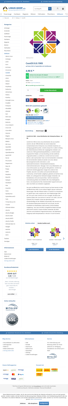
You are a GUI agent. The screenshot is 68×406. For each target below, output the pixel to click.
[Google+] (31, 100)
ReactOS (7, 177)
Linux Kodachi (9, 125)
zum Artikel (11, 294)
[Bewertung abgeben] (45, 68)
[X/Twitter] (35, 100)
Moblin (7, 141)
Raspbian (8, 174)
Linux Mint (8, 130)
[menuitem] (63, 8)
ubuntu (7, 210)
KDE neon (8, 116)
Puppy (7, 169)
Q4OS (7, 171)
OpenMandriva (9, 152)
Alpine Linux (9, 56)
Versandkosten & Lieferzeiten (11, 342)
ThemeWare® (48, 388)
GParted (7, 111)
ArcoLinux (8, 70)
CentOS (7, 73)
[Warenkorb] (63, 9)
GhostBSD (8, 108)
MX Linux (8, 144)
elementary (8, 92)
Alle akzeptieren (32, 403)
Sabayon (7, 180)
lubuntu (7, 133)
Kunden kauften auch (44, 223)
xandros (7, 229)
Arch (6, 64)
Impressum (29, 346)
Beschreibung (29, 131)
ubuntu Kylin (9, 215)
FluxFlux (7, 97)
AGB (5, 252)
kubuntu (7, 122)
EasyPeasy (8, 86)
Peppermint (8, 163)
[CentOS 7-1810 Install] (55, 232)
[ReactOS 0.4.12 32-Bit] (46, 111)
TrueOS (7, 204)
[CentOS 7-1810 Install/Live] (34, 232)
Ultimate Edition (10, 207)
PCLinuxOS (8, 160)
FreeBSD (7, 103)
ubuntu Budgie (9, 213)
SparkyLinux (8, 193)
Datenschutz (7, 254)
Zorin (7, 235)
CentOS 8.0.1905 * (39, 120)
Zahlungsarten (7, 344)
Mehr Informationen (36, 399)
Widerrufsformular (8, 348)
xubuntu (7, 232)
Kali (6, 114)
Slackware (8, 182)
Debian (7, 81)
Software (6, 53)
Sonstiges (7, 241)
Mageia (7, 136)
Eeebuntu (8, 89)
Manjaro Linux (9, 138)
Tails (6, 199)
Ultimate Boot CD (10, 224)
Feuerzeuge (7, 36)
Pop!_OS (7, 166)
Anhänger (7, 28)
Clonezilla (8, 75)
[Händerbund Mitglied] (12, 307)
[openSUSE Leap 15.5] (37, 111)
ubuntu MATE (9, 218)
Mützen (6, 45)
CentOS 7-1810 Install (55, 239)
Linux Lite (8, 127)
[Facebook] (27, 100)
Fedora (7, 95)
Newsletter (29, 350)
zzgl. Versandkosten (35, 82)
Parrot (7, 158)
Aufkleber (7, 33)
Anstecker (7, 31)
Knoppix (7, 119)
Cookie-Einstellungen (10, 258)
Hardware (7, 39)
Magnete (6, 42)
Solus (7, 191)
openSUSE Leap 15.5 (33, 122)
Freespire (8, 105)
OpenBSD (8, 147)
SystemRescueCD (10, 196)
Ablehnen (23, 403)
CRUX (7, 78)
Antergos (8, 59)
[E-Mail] (43, 100)
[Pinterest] (39, 100)
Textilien (6, 238)
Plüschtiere (7, 50)
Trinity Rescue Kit (10, 202)
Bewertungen (41, 131)
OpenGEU (8, 149)
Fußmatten (7, 48)
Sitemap (28, 352)
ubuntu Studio (9, 221)
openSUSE (8, 155)
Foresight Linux (9, 100)
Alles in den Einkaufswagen (34, 118)
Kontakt (28, 344)
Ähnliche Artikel (30, 223)
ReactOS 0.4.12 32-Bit (33, 124)
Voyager (7, 226)
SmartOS (8, 188)
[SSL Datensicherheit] (12, 319)
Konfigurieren (44, 403)
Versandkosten (37, 386)
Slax (6, 185)
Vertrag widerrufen (9, 261)
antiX (6, 62)
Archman (8, 67)
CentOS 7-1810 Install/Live (34, 239)
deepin (7, 84)
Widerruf (6, 256)
